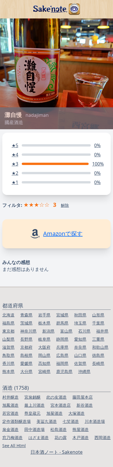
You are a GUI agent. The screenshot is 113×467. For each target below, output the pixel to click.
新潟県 (48, 331)
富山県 (66, 331)
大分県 (26, 371)
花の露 (60, 437)
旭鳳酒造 (10, 405)
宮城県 (62, 315)
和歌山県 (100, 347)
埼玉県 (80, 323)
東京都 (8, 331)
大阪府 (44, 347)
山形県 (98, 315)
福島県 (8, 323)
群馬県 (62, 323)
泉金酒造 (10, 429)
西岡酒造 (102, 437)
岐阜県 (44, 339)
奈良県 (80, 347)
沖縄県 (84, 371)
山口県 (80, 355)
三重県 (98, 339)
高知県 (44, 363)
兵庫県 (62, 347)
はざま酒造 (38, 437)
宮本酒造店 (60, 405)
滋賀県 (8, 347)
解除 (65, 205)
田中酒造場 (34, 429)
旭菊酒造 (54, 413)
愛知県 (80, 339)
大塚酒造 (76, 413)
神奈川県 (28, 331)
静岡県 (62, 339)
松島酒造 (58, 429)
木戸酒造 (80, 437)
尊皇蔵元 (32, 413)
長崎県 (98, 363)
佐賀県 (80, 363)
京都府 (26, 347)
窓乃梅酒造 (12, 437)
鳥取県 (8, 355)
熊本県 (8, 371)
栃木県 (44, 323)
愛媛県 (26, 363)
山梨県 (8, 339)
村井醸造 (10, 397)
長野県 (26, 339)
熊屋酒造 (80, 429)
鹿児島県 (64, 371)
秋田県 (80, 315)
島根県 (26, 355)
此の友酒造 (56, 397)
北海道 (8, 315)
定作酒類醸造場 (16, 421)
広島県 (62, 355)
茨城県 (26, 323)
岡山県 (44, 355)
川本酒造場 (95, 421)
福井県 (102, 331)
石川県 (84, 331)
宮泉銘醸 (32, 397)
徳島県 (98, 355)
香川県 (8, 363)
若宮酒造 (10, 413)
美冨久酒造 (47, 421)
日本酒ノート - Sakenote (56, 452)
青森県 (26, 315)
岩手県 (44, 315)
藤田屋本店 (82, 397)
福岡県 (62, 363)
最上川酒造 (34, 405)
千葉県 (98, 323)
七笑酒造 (71, 421)
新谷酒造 (84, 405)
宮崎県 (44, 371)
